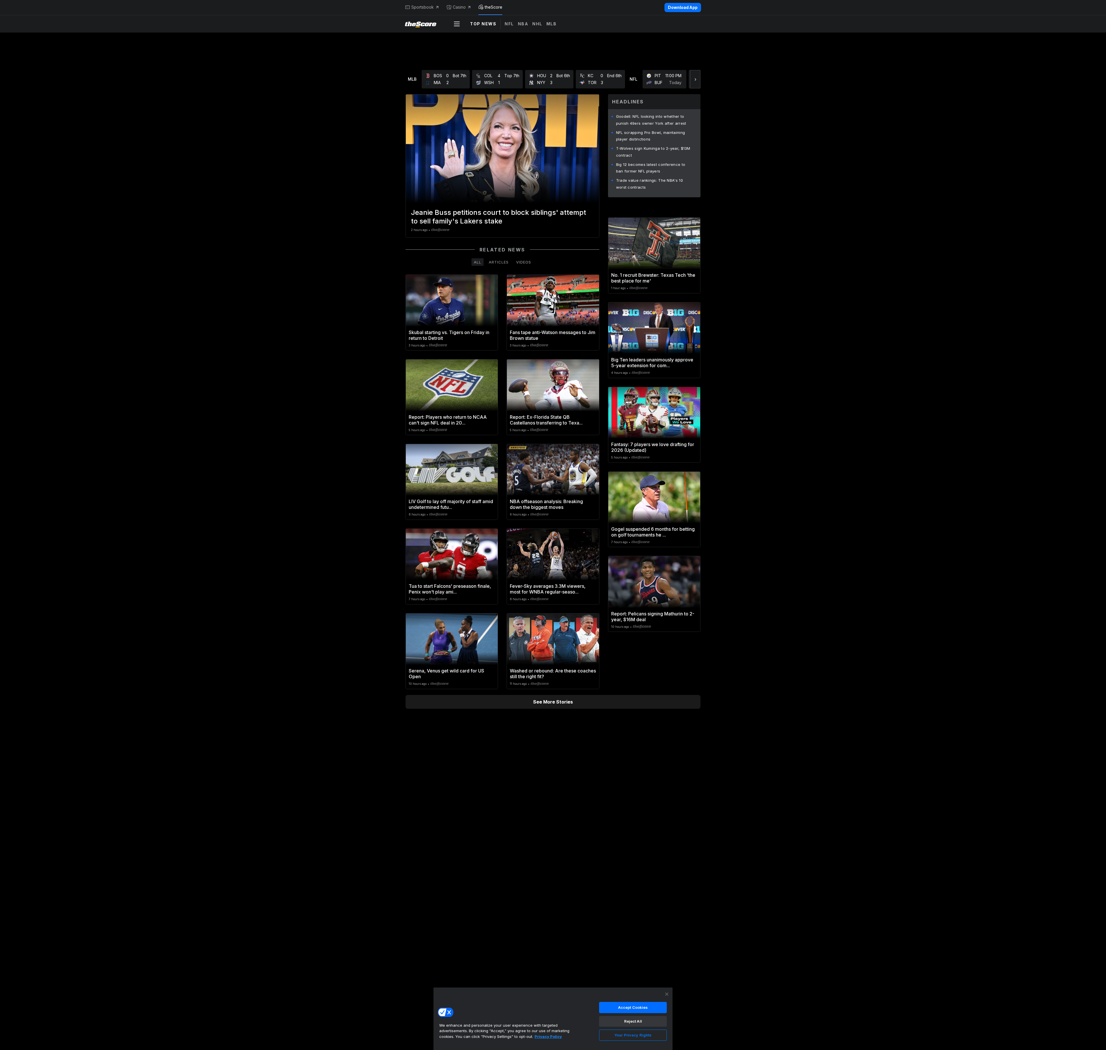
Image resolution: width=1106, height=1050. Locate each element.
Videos (523, 262)
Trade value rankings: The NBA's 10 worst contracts (649, 183)
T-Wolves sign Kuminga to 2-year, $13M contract (653, 152)
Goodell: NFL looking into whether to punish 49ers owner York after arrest (651, 120)
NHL (537, 23)
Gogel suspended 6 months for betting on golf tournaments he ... (653, 532)
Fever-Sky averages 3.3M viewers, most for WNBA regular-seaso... (548, 589)
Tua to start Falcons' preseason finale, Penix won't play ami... (450, 589)
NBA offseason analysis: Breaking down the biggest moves (546, 504)
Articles (499, 262)
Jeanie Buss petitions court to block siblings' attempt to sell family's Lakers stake (498, 216)
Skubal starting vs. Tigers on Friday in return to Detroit (449, 335)
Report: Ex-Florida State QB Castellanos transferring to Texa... (546, 420)
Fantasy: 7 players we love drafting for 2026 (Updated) (652, 447)
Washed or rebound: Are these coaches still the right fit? (553, 673)
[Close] (666, 994)
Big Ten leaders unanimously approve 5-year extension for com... (652, 362)
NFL (509, 23)
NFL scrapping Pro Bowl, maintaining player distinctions (650, 136)
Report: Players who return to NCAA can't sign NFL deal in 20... (448, 420)
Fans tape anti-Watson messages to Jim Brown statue (552, 335)
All (477, 262)
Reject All (633, 1021)
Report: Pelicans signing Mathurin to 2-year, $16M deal (652, 616)
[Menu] (457, 24)
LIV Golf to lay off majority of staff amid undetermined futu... (451, 504)
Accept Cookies (633, 1007)
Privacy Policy (548, 1036)
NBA (523, 23)
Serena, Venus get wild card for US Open (446, 673)
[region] (553, 1018)
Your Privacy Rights (633, 1035)
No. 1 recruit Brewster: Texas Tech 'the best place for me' (653, 278)
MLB (551, 23)
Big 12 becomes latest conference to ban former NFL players (650, 168)
